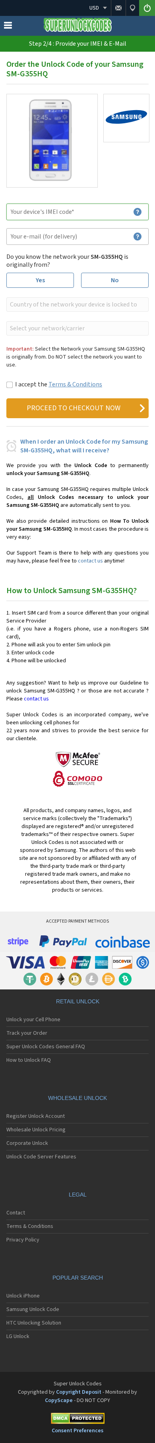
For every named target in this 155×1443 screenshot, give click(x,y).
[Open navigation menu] (8, 27)
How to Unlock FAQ (28, 1060)
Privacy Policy (22, 1240)
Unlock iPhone (23, 1296)
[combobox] (76, 304)
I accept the (58, 384)
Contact (15, 1213)
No (115, 280)
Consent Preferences (77, 1431)
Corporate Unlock (27, 1143)
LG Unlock (17, 1336)
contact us (90, 561)
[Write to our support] (118, 8)
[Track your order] (132, 8)
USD (94, 8)
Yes (40, 280)
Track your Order (26, 1033)
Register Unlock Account (35, 1116)
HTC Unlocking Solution (33, 1323)
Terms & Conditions (75, 384)
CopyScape (59, 1400)
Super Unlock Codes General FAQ (45, 1047)
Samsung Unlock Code (32, 1309)
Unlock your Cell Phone (33, 1020)
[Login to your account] (147, 8)
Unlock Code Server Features (41, 1157)
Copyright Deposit (78, 1392)
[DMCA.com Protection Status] (77, 1420)
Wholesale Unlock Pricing (36, 1130)
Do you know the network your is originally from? (67, 261)
